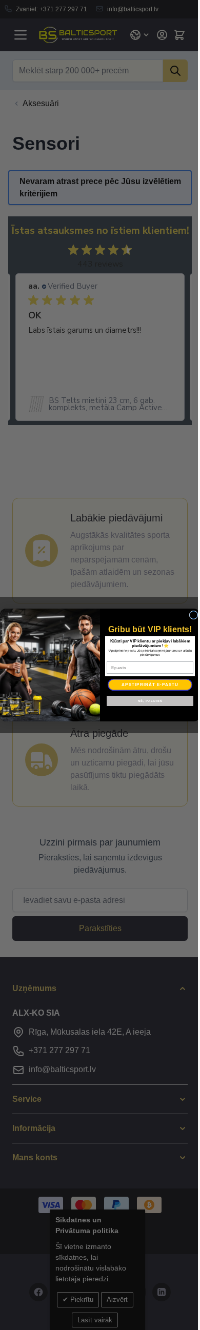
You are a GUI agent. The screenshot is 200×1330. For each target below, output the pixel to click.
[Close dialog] (193, 615)
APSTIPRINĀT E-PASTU (150, 684)
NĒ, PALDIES (150, 700)
